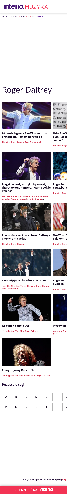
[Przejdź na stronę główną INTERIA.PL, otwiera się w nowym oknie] (14, 6)
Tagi (23, 16)
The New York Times (16, 286)
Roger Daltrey (17, 142)
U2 (3, 331)
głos (55, 333)
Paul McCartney (9, 196)
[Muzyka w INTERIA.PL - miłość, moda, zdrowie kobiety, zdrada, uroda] (36, 6)
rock (4, 286)
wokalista (10, 331)
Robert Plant (30, 375)
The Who (6, 142)
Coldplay (6, 198)
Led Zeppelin (8, 375)
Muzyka (14, 16)
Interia (5, 16)
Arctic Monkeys (18, 198)
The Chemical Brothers (28, 196)
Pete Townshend (33, 142)
